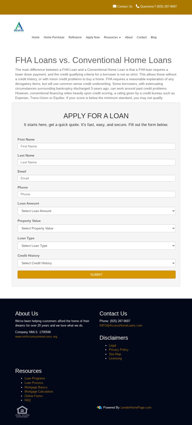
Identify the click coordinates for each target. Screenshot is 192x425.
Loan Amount (28, 203)
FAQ (28, 400)
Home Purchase (54, 37)
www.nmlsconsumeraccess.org (36, 336)
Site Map (115, 354)
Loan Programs (35, 378)
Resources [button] (111, 37)
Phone (23, 187)
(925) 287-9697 (167, 6)
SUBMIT (96, 274)
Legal (112, 345)
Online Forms (34, 396)
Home (36, 37)
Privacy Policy (119, 349)
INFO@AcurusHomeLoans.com (121, 325)
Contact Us (124, 6)
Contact (142, 37)
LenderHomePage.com (136, 407)
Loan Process (34, 383)
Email (22, 171)
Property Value (29, 221)
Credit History (29, 255)
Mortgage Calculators (39, 391)
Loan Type (26, 238)
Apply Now (93, 37)
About (129, 37)
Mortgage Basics (36, 387)
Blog (154, 37)
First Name (26, 139)
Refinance (75, 37)
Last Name (26, 155)
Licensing (115, 358)
